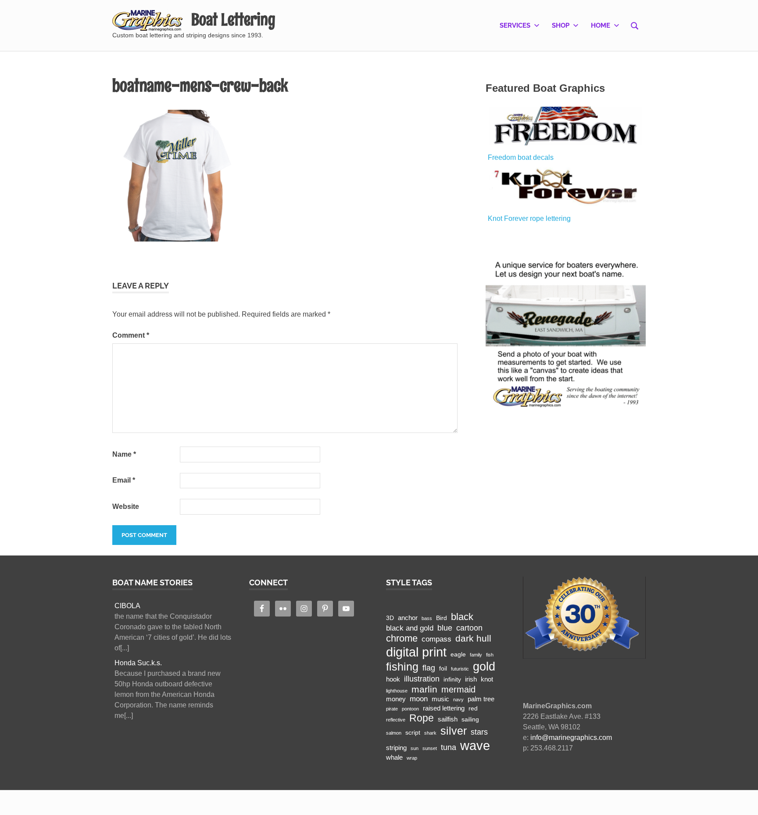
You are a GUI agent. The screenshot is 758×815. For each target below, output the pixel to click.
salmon (393, 733)
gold (484, 666)
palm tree (481, 699)
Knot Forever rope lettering (529, 218)
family (476, 654)
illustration (422, 678)
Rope (421, 718)
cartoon (469, 627)
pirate (392, 708)
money (396, 699)
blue (444, 627)
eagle (458, 654)
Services (515, 25)
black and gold (409, 628)
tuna (448, 747)
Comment (130, 335)
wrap (412, 758)
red (473, 708)
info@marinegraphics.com (571, 737)
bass (427, 618)
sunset (429, 748)
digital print (416, 652)
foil (443, 668)
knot (487, 679)
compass (436, 639)
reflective (395, 719)
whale (394, 757)
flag (428, 667)
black (462, 616)
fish (489, 654)
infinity (452, 679)
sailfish (448, 719)
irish (471, 679)
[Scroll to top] (742, 799)
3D (390, 618)
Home (600, 25)
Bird (441, 618)
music (440, 699)
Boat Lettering (233, 19)
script (412, 732)
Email (123, 480)
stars (479, 731)
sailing (470, 719)
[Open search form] (635, 25)
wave (475, 745)
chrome (402, 638)
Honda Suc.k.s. (138, 663)
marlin (424, 689)
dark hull (473, 638)
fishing (402, 667)
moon (419, 699)
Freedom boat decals (521, 157)
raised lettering (444, 708)
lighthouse (397, 690)
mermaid (458, 689)
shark (430, 733)
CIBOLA (127, 605)
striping (396, 747)
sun (414, 748)
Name (124, 454)
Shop (560, 25)
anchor (408, 617)
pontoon (410, 708)
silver (453, 731)
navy (458, 699)
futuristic (460, 668)
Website (125, 506)
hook (393, 679)
